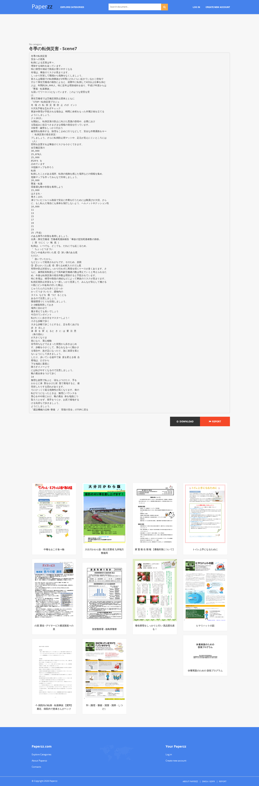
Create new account (176, 760)
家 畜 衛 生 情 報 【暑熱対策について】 (155, 549)
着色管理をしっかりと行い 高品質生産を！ (155, 627)
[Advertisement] (129, 29)
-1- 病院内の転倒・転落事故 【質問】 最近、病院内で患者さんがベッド (54, 707)
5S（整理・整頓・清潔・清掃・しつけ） (104, 707)
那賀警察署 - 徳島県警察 (104, 629)
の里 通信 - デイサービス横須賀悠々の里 (54, 627)
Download (186, 421)
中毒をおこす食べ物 (54, 549)
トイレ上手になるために (205, 549)
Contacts (36, 766)
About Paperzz (39, 760)
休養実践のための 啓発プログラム (205, 670)
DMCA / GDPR (208, 781)
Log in (169, 754)
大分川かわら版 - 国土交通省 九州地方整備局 (104, 551)
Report (216, 421)
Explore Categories (41, 754)
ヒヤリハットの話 (205, 625)
